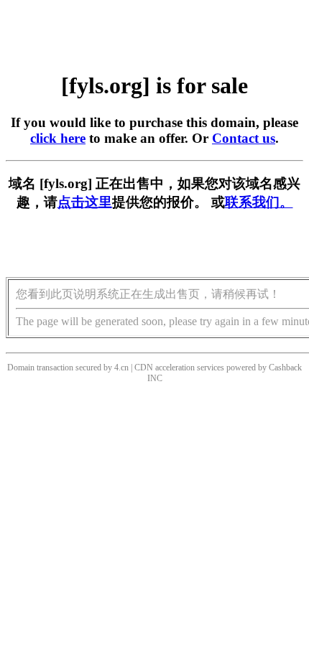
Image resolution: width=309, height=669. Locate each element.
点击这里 (84, 202)
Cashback (285, 367)
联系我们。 (259, 202)
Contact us (243, 138)
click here (58, 138)
